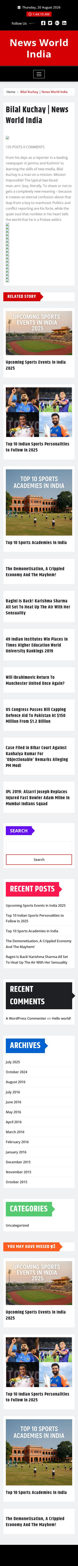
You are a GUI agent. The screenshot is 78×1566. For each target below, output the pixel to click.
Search (19, 830)
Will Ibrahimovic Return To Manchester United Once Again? (35, 680)
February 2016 (17, 1142)
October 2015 (16, 1182)
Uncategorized (17, 1225)
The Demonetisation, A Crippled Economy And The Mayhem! (35, 572)
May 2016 (13, 1112)
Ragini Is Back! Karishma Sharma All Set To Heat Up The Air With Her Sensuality (38, 607)
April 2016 (14, 1122)
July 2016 (13, 1092)
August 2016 (15, 1082)
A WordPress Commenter (26, 1018)
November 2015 (18, 1172)
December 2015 (18, 1162)
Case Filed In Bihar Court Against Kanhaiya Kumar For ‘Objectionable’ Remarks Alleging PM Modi (37, 756)
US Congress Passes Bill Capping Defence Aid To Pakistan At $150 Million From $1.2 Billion (36, 715)
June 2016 (13, 1102)
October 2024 (16, 1072)
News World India (39, 48)
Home (10, 92)
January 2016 (16, 1152)
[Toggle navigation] (39, 74)
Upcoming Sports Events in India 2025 (36, 365)
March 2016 (15, 1132)
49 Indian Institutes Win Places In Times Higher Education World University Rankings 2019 (37, 645)
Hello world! (61, 1018)
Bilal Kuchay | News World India (44, 92)
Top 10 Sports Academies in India (36, 542)
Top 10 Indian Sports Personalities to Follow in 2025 (37, 447)
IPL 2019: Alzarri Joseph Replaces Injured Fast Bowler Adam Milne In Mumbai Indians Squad (38, 797)
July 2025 (13, 1062)
